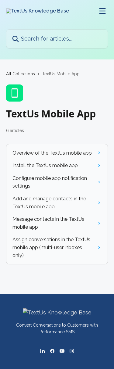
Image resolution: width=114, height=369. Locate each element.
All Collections (20, 73)
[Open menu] (102, 11)
